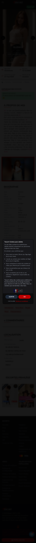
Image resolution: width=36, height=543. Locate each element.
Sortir (11, 297)
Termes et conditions (22, 301)
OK (25, 297)
